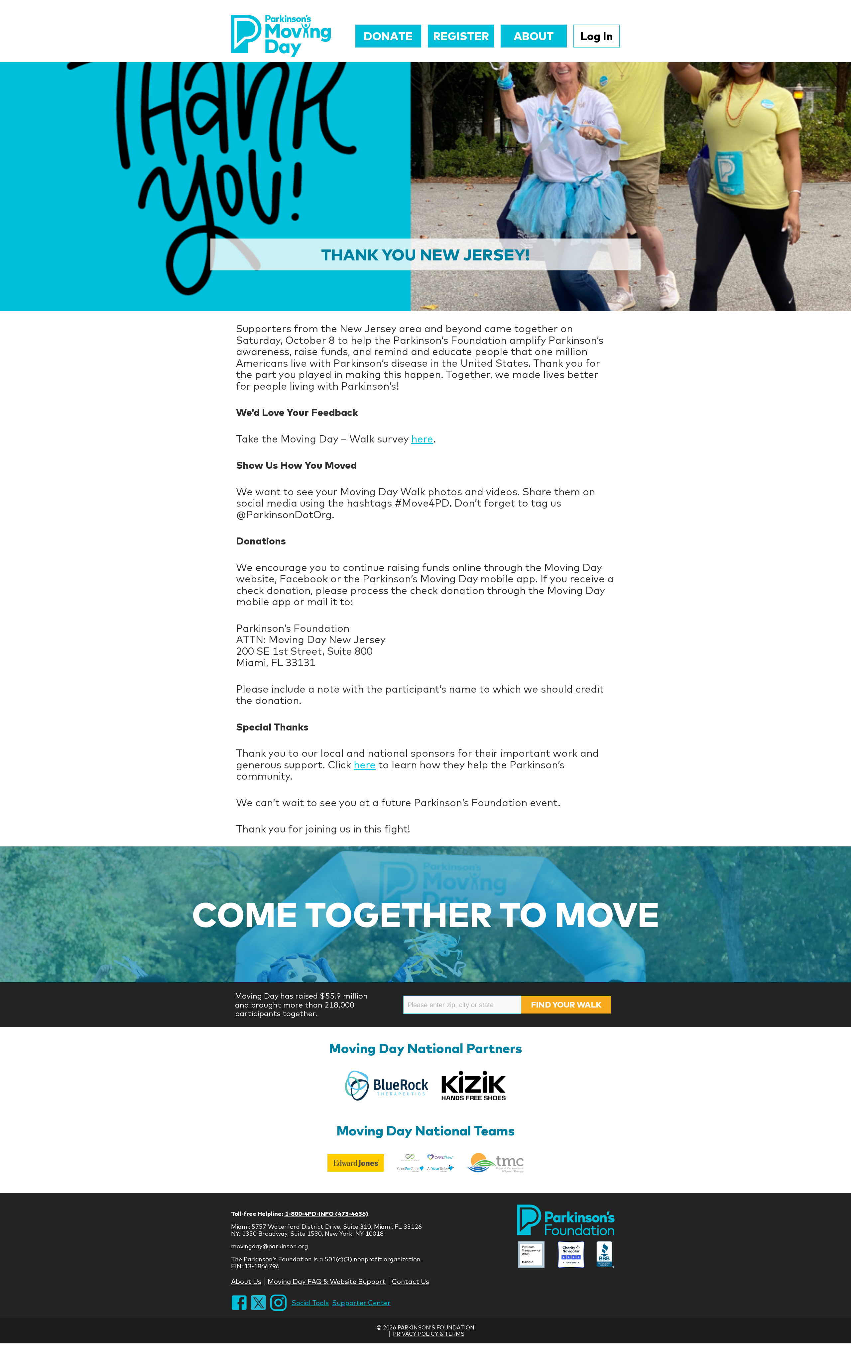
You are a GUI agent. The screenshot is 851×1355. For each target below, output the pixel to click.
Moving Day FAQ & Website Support (327, 1281)
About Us (246, 1281)
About (534, 36)
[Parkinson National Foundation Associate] (531, 1255)
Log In (596, 36)
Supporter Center (361, 1303)
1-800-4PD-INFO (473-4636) (326, 1213)
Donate (388, 36)
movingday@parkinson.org (269, 1246)
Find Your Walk (566, 1005)
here (422, 439)
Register (461, 36)
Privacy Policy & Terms (428, 1333)
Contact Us (410, 1281)
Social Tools (310, 1303)
